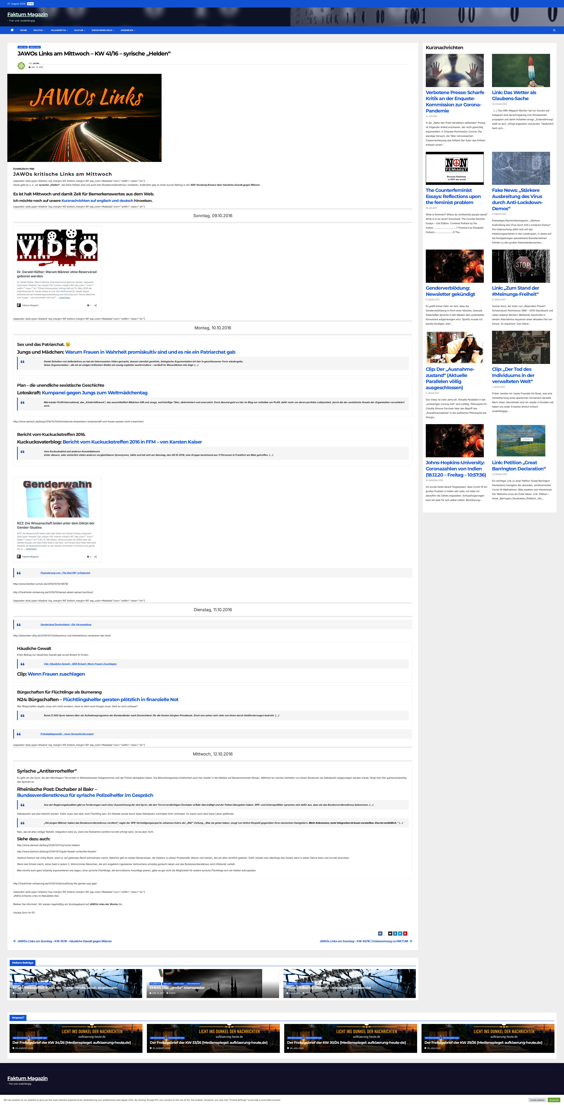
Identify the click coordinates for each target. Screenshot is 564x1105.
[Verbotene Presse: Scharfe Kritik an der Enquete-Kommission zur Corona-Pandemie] (455, 84)
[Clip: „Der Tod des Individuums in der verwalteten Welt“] (521, 361)
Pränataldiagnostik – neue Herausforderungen (67, 733)
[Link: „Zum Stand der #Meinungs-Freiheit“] (521, 280)
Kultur (79, 30)
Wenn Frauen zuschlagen (56, 674)
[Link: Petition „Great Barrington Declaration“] (521, 455)
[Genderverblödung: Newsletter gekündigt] (455, 280)
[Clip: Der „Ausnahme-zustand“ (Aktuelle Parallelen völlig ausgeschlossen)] (455, 361)
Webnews (127, 30)
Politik (38, 30)
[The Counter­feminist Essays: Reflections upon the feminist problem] (455, 182)
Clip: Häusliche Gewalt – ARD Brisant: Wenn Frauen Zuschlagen (80, 663)
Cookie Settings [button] (537, 1100)
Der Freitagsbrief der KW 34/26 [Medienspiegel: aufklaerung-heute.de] (71, 1042)
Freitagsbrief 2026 (39, 1038)
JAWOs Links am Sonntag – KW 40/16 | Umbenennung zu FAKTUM (364, 941)
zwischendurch (102, 30)
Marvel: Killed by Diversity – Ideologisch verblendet (328, 988)
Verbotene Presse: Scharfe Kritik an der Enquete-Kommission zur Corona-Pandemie (455, 102)
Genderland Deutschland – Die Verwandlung (65, 624)
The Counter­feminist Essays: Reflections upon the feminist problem (453, 196)
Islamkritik (59, 30)
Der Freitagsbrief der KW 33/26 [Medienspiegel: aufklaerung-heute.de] (208, 1042)
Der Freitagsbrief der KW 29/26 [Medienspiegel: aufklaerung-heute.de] (483, 1042)
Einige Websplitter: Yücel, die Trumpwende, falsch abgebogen (65, 988)
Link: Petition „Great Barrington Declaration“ (519, 466)
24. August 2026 (24, 1048)
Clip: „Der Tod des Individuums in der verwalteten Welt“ (513, 375)
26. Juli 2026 (297, 1048)
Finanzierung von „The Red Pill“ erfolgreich (65, 572)
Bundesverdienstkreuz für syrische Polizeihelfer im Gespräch (85, 795)
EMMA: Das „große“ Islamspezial (177, 988)
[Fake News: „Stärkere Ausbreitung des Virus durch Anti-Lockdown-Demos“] (521, 182)
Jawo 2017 (18, 984)
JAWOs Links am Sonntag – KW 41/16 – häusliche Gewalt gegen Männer (64, 941)
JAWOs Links (35, 47)
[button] (554, 30)
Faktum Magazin (27, 14)
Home (23, 30)
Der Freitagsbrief (20, 1038)
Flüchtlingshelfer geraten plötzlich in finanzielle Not (120, 699)
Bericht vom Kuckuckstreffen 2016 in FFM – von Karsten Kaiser (132, 442)
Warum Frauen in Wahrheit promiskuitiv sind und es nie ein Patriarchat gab (150, 352)
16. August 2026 (161, 1048)
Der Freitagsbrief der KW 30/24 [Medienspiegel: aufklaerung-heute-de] (346, 1042)
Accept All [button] (554, 1100)
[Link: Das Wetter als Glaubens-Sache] (521, 84)
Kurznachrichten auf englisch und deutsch (97, 200)
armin (36, 63)
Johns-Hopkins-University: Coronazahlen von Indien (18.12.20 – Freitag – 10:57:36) (456, 469)
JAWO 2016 (23, 47)
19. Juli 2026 (434, 1048)
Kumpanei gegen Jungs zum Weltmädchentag (94, 392)
